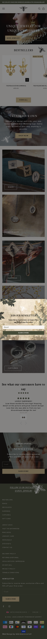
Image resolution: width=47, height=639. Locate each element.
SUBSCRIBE (23, 333)
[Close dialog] (45, 301)
